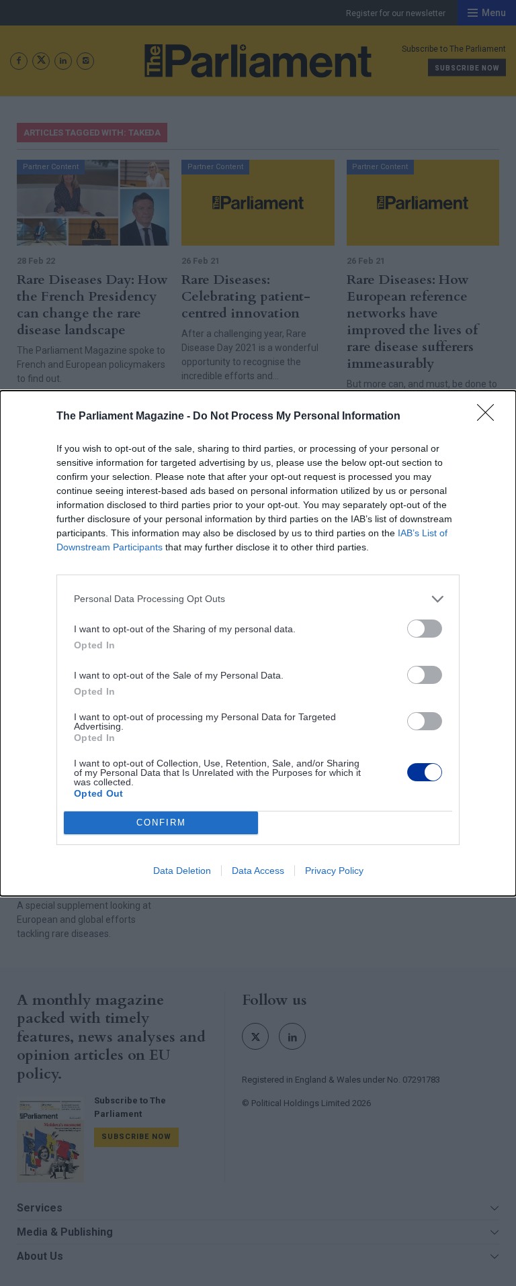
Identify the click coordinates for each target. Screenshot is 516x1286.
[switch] (424, 629)
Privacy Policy (334, 870)
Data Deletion (182, 870)
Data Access (258, 870)
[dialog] (258, 643)
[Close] (490, 417)
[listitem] (258, 599)
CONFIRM (161, 823)
